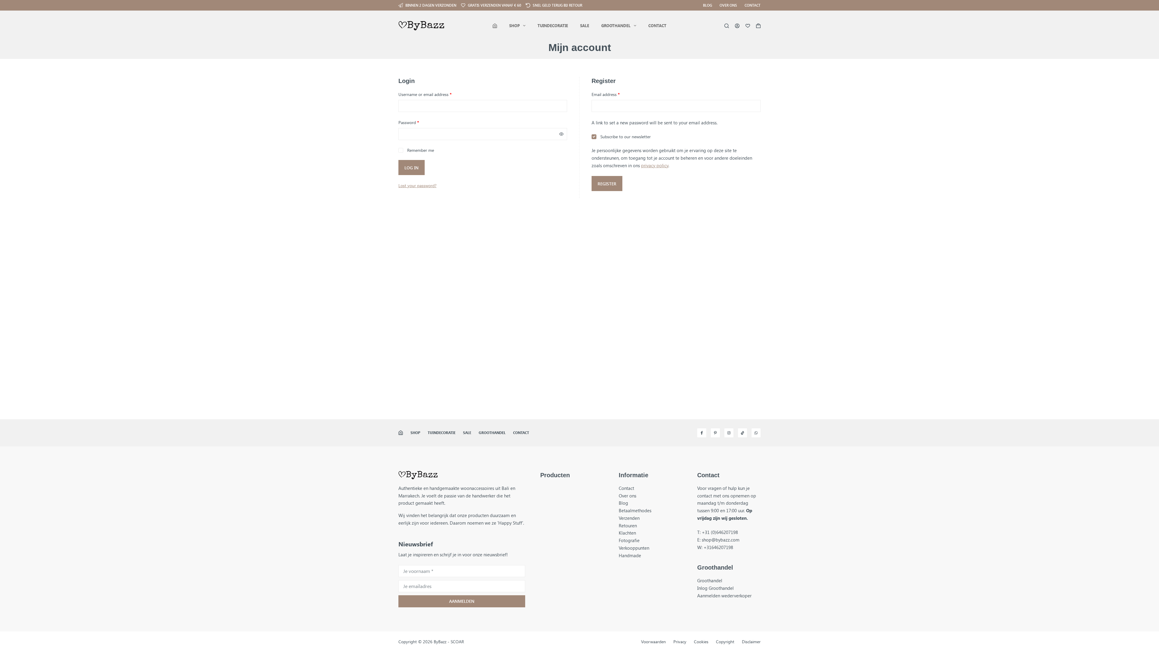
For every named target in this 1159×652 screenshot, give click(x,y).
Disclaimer (751, 641)
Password (416, 122)
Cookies (701, 641)
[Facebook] (701, 432)
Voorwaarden (653, 641)
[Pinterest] (715, 432)
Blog (707, 5)
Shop (514, 25)
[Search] (726, 26)
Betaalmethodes (635, 510)
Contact (753, 5)
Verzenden (629, 518)
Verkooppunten (634, 548)
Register (607, 184)
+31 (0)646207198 (720, 532)
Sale (584, 25)
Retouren (628, 526)
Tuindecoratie (553, 25)
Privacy (679, 641)
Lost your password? (417, 185)
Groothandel (616, 25)
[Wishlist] (748, 26)
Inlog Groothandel (715, 588)
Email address (614, 94)
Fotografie (629, 540)
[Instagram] (728, 432)
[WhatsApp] (756, 432)
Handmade (630, 555)
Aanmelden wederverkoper (724, 596)
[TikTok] (742, 432)
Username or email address (433, 94)
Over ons (728, 5)
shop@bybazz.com (720, 540)
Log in (411, 168)
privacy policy (654, 165)
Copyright (725, 641)
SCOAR (457, 641)
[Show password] (561, 134)
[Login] (737, 26)
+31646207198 (718, 547)
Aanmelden (461, 601)
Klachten (627, 533)
